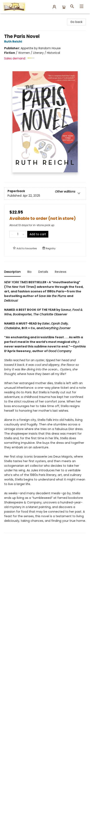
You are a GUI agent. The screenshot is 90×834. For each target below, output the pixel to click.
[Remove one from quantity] (12, 234)
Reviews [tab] (60, 272)
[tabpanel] (45, 406)
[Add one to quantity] (23, 234)
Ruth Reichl (13, 41)
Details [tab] (43, 272)
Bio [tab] (29, 272)
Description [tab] (12, 272)
